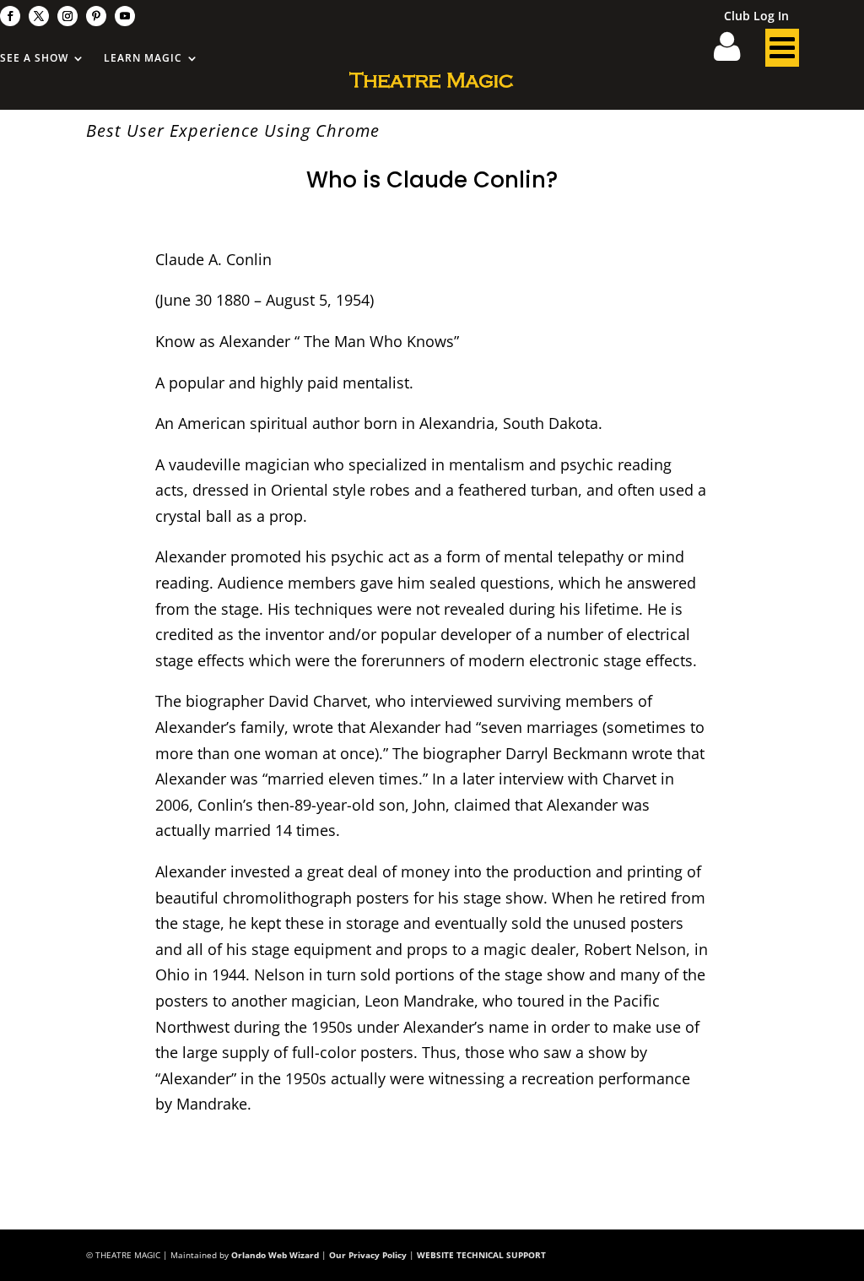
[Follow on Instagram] (67, 16)
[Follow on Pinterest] (96, 16)
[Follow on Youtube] (125, 16)
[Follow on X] (39, 16)
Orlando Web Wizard (275, 1255)
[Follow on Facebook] (10, 16)
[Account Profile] (737, 52)
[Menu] (782, 52)
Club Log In (756, 17)
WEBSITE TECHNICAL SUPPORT (481, 1255)
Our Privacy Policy (368, 1255)
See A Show (34, 58)
